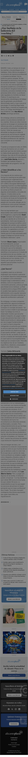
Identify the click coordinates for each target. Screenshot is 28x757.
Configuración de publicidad (8, 384)
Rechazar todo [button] (14, 395)
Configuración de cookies (8, 388)
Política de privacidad (19, 388)
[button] (14, 399)
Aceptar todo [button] (14, 391)
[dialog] (14, 377)
